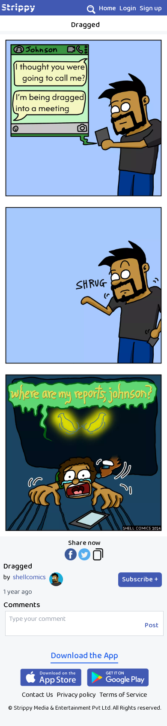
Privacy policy (76, 695)
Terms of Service (123, 695)
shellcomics (29, 577)
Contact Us (37, 695)
